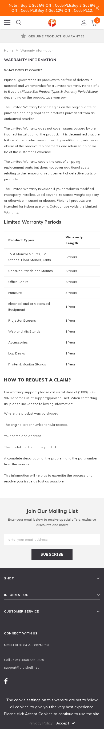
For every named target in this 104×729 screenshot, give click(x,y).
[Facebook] (6, 681)
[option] (52, 36)
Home (9, 50)
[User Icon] (84, 22)
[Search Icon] (18, 22)
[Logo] (52, 21)
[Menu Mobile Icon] (7, 23)
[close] (97, 8)
